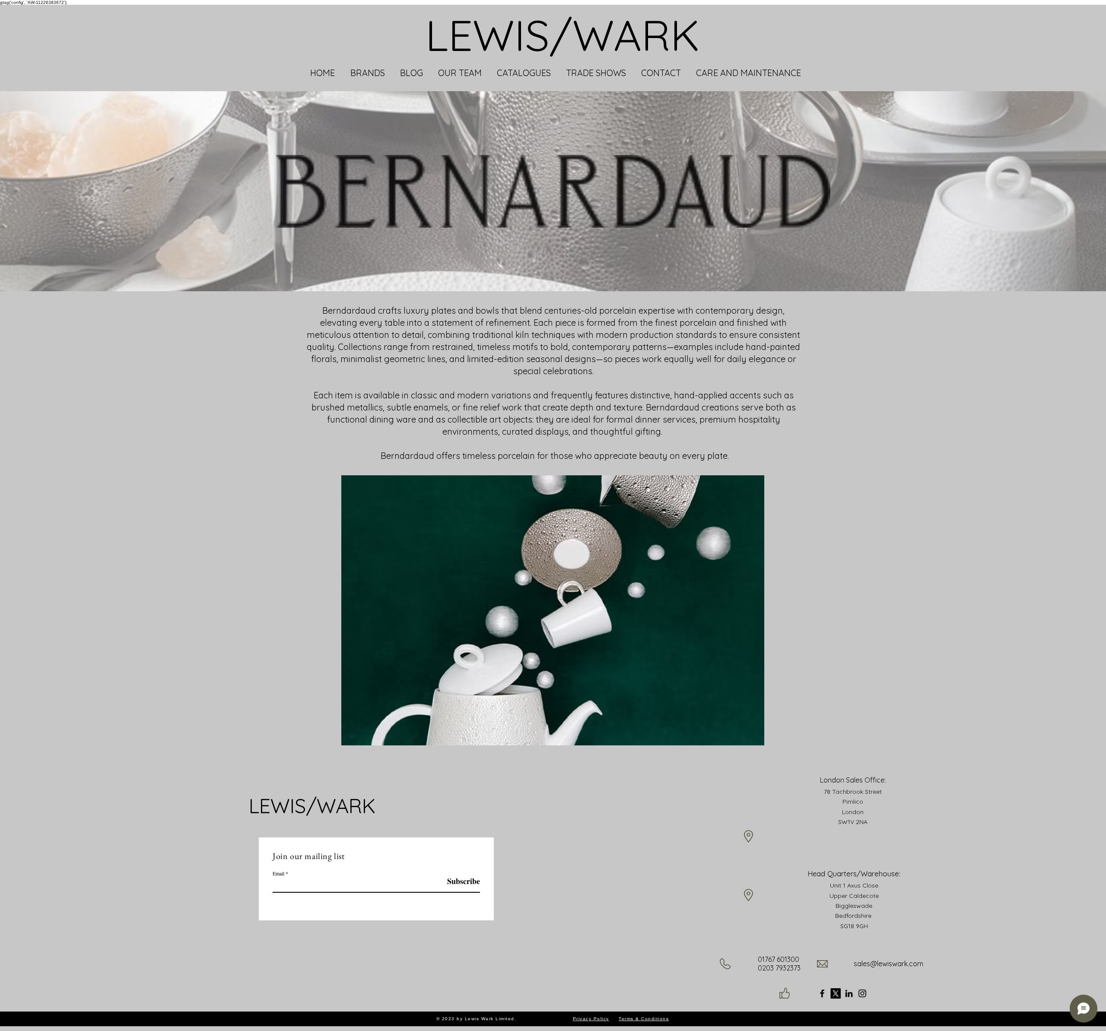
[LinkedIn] (849, 993)
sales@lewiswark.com (888, 963)
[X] (835, 993)
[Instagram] (862, 993)
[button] (367, 73)
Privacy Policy (591, 1018)
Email (278, 873)
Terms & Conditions (644, 1018)
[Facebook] (822, 993)
